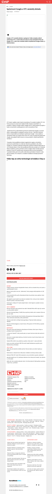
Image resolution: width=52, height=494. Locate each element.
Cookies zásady (10, 386)
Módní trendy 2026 (18, 422)
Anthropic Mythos (10, 434)
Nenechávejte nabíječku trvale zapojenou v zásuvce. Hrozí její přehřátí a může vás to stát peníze (16, 470)
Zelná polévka (11, 427)
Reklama (9, 380)
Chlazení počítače (20, 431)
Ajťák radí (37, 421)
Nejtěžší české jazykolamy (16, 421)
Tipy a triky (10, 347)
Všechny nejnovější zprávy (26, 278)
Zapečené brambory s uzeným (17, 429)
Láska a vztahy (26, 421)
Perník (27, 427)
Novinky (11, 6)
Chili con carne (19, 426)
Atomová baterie (18, 434)
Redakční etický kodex (30, 378)
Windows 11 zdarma (40, 433)
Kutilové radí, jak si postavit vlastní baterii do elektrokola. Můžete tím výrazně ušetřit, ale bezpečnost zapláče (16, 444)
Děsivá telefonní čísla (20, 419)
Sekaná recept (22, 427)
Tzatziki (16, 427)
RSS (25, 381)
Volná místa (10, 378)
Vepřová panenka (20, 425)
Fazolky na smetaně (29, 425)
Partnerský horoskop (38, 419)
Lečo (30, 427)
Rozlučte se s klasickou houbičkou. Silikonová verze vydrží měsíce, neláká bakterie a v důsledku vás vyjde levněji (35, 444)
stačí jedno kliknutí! (37, 47)
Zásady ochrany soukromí (13, 384)
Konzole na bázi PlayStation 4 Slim (30, 434)
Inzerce (26, 380)
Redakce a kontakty (29, 377)
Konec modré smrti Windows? (29, 433)
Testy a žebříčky (11, 307)
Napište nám (22, 265)
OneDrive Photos (18, 433)
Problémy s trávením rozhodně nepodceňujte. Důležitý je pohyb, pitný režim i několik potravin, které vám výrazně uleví (34, 449)
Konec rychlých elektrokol (30, 431)
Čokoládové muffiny (38, 425)
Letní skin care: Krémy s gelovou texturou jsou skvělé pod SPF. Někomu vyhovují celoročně (35, 470)
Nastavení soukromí (11, 383)
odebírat (26, 394)
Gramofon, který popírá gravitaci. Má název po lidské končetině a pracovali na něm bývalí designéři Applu (16, 460)
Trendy (8, 260)
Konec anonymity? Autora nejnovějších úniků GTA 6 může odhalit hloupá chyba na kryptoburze (16, 465)
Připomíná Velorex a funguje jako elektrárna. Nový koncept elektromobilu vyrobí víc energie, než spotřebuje (16, 454)
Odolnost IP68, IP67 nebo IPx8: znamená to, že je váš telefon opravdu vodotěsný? (25, 355)
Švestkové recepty (36, 427)
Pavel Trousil (10, 11)
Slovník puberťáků (29, 419)
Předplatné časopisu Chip (13, 377)
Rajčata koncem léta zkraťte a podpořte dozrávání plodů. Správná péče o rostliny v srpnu (35, 456)
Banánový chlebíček (11, 426)
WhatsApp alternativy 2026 (28, 422)
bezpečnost (10, 328)
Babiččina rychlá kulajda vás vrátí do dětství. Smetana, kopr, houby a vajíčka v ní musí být (35, 461)
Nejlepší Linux (29, 435)
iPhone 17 (9, 435)
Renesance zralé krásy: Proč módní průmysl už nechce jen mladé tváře (34, 465)
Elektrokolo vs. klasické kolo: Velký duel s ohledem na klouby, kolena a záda (24, 352)
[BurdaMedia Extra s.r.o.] (14, 373)
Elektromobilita (41, 434)
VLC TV (13, 435)
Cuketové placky (41, 426)
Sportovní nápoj (26, 426)
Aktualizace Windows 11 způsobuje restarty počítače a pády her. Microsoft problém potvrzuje (16, 449)
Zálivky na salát (34, 426)
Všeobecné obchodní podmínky (14, 381)
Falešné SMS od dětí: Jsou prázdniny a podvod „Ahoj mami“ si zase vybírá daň (24, 341)
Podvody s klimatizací (20, 435)
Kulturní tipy (32, 421)
